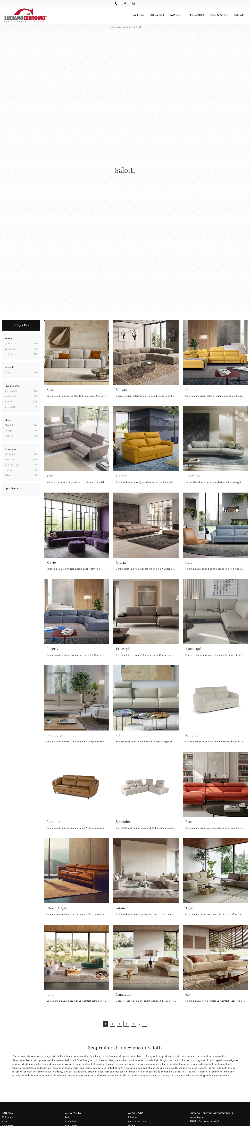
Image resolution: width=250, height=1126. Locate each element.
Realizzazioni (219, 15)
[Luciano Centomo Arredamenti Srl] (25, 15)
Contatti (239, 15)
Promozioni (196, 15)
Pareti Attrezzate (137, 1121)
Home (110, 26)
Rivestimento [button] (12, 386)
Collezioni (156, 15)
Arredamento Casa (125, 26)
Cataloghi (176, 15)
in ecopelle (11, 391)
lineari (8, 470)
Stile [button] (7, 420)
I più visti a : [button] (12, 488)
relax (7, 475)
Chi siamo (7, 1117)
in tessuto (10, 407)
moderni (9, 436)
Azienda (138, 15)
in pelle (9, 401)
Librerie (132, 1117)
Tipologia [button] (10, 449)
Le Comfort (11, 354)
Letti (67, 1117)
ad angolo (10, 454)
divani (8, 372)
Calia (7, 343)
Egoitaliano (11, 349)
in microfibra (12, 396)
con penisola (12, 465)
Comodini (70, 1121)
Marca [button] (8, 338)
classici (9, 425)
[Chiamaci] (116, 3)
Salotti (139, 26)
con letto (10, 459)
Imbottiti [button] (9, 367)
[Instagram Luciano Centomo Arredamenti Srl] (134, 3)
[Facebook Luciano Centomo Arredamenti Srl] (125, 3)
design (8, 430)
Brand (5, 1121)
